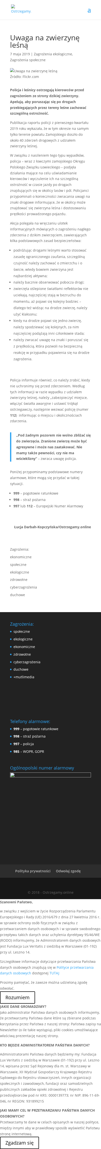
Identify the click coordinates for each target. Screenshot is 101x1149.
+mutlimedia (23, 677)
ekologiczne (19, 572)
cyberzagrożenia (23, 587)
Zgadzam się (19, 1142)
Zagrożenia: (19, 549)
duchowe (17, 594)
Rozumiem (17, 997)
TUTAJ (54, 973)
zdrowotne (18, 579)
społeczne (18, 564)
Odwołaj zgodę (68, 871)
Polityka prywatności (32, 871)
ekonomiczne (21, 557)
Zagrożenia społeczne (28, 60)
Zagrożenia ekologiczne (53, 54)
